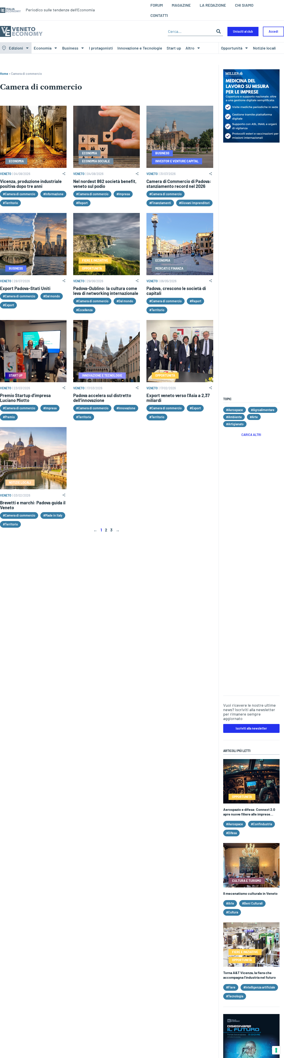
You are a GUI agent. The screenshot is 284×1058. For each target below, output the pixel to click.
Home (4, 74)
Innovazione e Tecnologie (139, 48)
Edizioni (16, 48)
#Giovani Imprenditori (194, 203)
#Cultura (232, 912)
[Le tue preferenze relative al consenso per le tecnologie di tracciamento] (276, 1050)
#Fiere (230, 987)
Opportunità (231, 48)
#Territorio (10, 203)
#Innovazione (125, 408)
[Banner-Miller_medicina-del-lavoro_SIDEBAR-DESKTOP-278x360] (251, 141)
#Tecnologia (234, 996)
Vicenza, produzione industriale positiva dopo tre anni (31, 184)
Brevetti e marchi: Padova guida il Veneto (32, 505)
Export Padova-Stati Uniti (25, 288)
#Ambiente (234, 417)
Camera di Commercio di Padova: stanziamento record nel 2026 (178, 184)
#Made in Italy (52, 515)
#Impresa (123, 194)
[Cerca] (218, 31)
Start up (174, 48)
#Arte (254, 417)
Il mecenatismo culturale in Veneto (250, 893)
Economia (42, 48)
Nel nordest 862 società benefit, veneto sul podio (104, 184)
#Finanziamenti (160, 203)
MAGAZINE (181, 5)
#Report (82, 203)
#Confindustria (261, 824)
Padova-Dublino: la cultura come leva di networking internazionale (105, 291)
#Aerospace (234, 410)
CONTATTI (159, 15)
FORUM (156, 5)
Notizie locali (264, 48)
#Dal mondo (51, 296)
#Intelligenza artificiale (259, 987)
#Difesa (231, 833)
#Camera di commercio (19, 194)
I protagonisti (101, 48)
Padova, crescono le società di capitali (176, 291)
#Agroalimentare (262, 410)
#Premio (9, 417)
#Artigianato (235, 424)
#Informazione (53, 194)
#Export (8, 305)
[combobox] (191, 31)
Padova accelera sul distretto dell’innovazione (102, 398)
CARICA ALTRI (251, 435)
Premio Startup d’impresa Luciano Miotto (25, 398)
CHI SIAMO (244, 5)
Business (70, 48)
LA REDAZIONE (213, 5)
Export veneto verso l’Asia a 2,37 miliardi (178, 398)
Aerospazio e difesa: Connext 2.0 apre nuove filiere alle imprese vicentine (249, 814)
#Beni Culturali (252, 903)
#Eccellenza (84, 310)
